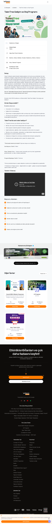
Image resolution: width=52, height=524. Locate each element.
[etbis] (45, 510)
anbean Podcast (17, 472)
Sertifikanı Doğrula (18, 486)
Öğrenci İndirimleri (17, 484)
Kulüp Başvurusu (17, 477)
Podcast (15, 496)
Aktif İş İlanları (26, 517)
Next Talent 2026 (26, 430)
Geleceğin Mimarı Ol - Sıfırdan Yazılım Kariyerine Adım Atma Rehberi (26, 411)
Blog (14, 470)
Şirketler (15, 465)
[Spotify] (30, 401)
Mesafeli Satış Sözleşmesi (35, 458)
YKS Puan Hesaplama (18, 454)
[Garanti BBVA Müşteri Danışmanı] (15, 285)
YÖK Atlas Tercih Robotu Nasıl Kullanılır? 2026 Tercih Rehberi (26, 408)
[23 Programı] (37, 285)
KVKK (30, 451)
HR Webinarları (17, 500)
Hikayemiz (31, 442)
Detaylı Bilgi (15, 306)
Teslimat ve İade (33, 461)
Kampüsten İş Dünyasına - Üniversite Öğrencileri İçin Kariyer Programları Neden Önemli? (26, 413)
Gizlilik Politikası (33, 456)
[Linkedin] (24, 401)
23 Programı (26, 428)
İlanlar (14, 463)
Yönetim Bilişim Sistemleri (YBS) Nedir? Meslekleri (26, 418)
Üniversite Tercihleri (18, 479)
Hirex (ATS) (16, 498)
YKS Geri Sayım (17, 456)
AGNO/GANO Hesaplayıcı (19, 447)
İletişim (31, 445)
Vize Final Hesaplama (18, 449)
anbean (31, 449)
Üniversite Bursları (17, 481)
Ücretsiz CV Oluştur (18, 442)
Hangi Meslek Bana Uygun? (20, 468)
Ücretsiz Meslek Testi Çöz (19, 445)
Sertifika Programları (18, 461)
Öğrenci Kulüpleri (17, 475)
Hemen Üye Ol (26, 377)
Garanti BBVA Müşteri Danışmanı (26, 425)
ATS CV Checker (17, 451)
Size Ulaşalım (16, 493)
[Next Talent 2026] (15, 318)
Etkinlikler (15, 458)
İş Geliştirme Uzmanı (26, 432)
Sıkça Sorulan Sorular (34, 447)
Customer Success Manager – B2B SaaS (26, 435)
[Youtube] (27, 401)
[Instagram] (21, 401)
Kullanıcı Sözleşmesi (34, 454)
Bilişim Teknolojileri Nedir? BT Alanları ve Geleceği (26, 415)
